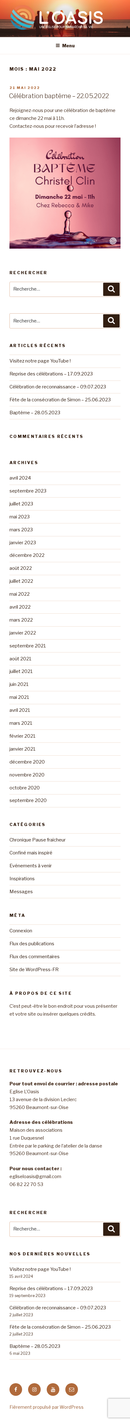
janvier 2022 (22, 633)
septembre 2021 (27, 646)
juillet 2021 (21, 671)
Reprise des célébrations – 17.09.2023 (51, 374)
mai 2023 (19, 517)
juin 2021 (19, 684)
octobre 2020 (24, 788)
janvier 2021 (22, 749)
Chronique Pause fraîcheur (37, 840)
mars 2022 (21, 620)
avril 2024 (20, 478)
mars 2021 (20, 723)
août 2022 (20, 568)
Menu (68, 45)
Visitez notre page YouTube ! (40, 361)
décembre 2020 (27, 762)
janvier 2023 (22, 543)
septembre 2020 (28, 800)
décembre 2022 (26, 555)
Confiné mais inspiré (30, 853)
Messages (21, 891)
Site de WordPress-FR (34, 969)
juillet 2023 (21, 504)
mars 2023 (21, 530)
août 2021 (20, 659)
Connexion (20, 931)
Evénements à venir (30, 866)
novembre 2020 (26, 775)
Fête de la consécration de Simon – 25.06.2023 (60, 400)
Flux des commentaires (34, 956)
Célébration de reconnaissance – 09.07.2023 (57, 387)
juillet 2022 (21, 581)
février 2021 (22, 736)
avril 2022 (20, 607)
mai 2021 (19, 697)
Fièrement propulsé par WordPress (46, 1407)
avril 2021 (19, 710)
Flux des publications (31, 944)
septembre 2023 (27, 491)
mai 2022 (19, 594)
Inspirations (22, 879)
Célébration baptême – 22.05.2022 (59, 96)
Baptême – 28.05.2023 (34, 413)
